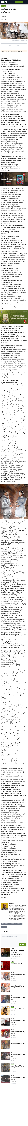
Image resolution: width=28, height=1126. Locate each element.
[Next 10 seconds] (18, 46)
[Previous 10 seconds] (10, 46)
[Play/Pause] (14, 46)
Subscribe (19, 2)
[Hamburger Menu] (26, 1)
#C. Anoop (4, 926)
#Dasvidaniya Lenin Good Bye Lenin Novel (12, 923)
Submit (22, 944)
